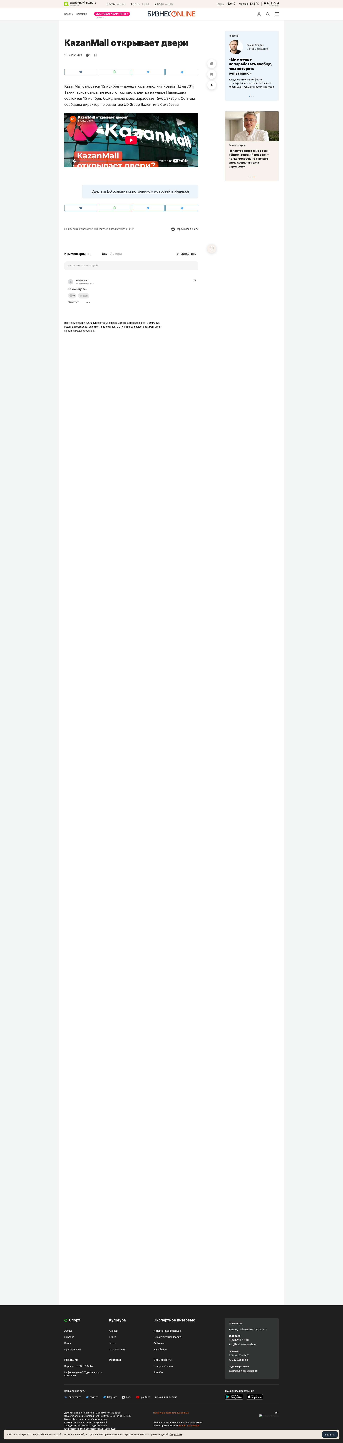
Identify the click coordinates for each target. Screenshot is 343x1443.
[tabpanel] (252, 64)
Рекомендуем (237, 145)
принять (330, 1434)
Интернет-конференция (167, 1330)
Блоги (67, 1343)
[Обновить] (211, 248)
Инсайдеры (160, 1349)
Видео (112, 1337)
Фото (112, 1343)
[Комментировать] (211, 63)
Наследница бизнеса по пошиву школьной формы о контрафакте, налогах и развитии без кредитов (248, 83)
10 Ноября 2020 (73, 55)
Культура (117, 1320)
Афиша (68, 1330)
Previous (230, 96)
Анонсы (113, 1330)
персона (233, 35)
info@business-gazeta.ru (243, 1344)
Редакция (71, 1359)
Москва (243, 3)
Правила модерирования (79, 330)
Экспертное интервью (174, 1320)
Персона (69, 1337)
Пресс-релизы (72, 1349)
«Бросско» (253, 48)
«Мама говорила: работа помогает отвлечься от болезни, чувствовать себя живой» (252, 66)
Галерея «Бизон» (163, 1366)
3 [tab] (253, 96)
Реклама (115, 1359)
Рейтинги (159, 1343)
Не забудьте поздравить (168, 1337)
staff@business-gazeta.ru (243, 1370)
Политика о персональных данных (171, 1413)
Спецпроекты (163, 1359)
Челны (220, 3)
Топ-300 (158, 1372)
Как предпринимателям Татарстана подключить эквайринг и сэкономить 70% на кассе (251, 156)
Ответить (74, 302)
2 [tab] (251, 96)
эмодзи (84, 295)
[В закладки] (211, 74)
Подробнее (176, 1434)
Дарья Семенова (257, 45)
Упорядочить (186, 253)
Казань (68, 14)
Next (275, 96)
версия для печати (187, 229)
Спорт (74, 1320)
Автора (116, 253)
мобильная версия (166, 1397)
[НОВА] (112, 15)
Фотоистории (117, 1349)
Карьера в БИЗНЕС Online (79, 1366)
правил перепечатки (188, 1425)
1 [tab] (249, 96)
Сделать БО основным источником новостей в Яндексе (140, 191)
